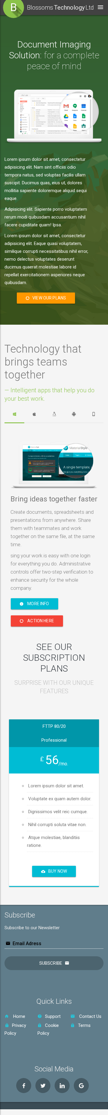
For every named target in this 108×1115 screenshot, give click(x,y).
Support (53, 1016)
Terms (84, 1025)
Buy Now (57, 871)
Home (18, 1016)
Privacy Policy (15, 1029)
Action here (40, 620)
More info (37, 603)
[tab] (14, 414)
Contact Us (89, 1016)
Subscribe (50, 963)
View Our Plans (49, 298)
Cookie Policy (48, 1029)
